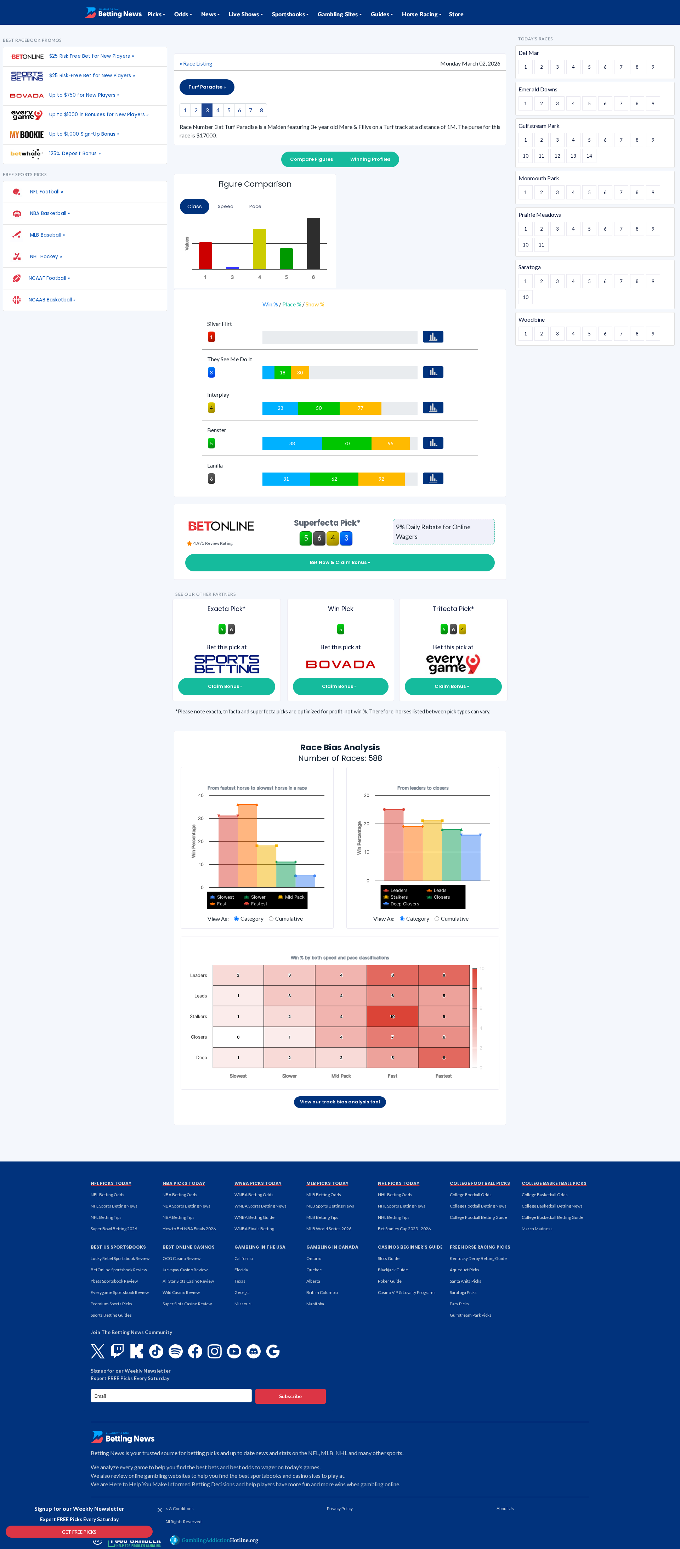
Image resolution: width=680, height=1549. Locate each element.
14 (589, 156)
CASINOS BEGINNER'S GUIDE (410, 1247)
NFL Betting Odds (107, 1194)
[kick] (137, 1351)
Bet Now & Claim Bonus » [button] (340, 562)
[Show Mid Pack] (291, 897)
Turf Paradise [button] (205, 87)
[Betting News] (113, 12)
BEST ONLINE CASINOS (189, 1247)
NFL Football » (46, 191)
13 (573, 156)
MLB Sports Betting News (330, 1206)
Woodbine (531, 319)
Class (194, 206)
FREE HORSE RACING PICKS (480, 1247)
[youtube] (234, 1351)
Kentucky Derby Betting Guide (478, 1258)
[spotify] (176, 1351)
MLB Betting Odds (323, 1194)
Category (252, 918)
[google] (273, 1351)
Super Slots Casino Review (187, 1303)
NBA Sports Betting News (186, 1206)
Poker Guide (390, 1281)
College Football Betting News (478, 1206)
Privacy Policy (340, 1508)
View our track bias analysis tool (340, 1101)
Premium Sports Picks (111, 1303)
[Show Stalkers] (396, 897)
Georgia (242, 1292)
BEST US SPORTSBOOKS (118, 1247)
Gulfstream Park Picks (471, 1315)
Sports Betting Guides (111, 1315)
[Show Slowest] (222, 897)
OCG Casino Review (181, 1258)
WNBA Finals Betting (254, 1228)
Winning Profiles (370, 159)
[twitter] (98, 1351)
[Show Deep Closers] (401, 903)
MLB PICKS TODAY (327, 1183)
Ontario (313, 1258)
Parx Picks (459, 1303)
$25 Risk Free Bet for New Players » (91, 56)
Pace (255, 206)
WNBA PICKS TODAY (258, 1183)
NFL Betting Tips (106, 1217)
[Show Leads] (437, 890)
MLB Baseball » (47, 235)
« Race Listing (196, 63)
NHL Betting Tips (393, 1217)
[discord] (253, 1351)
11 (541, 156)
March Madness (537, 1228)
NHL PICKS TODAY (398, 1183)
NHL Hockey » (45, 256)
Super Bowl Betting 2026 (114, 1228)
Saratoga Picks (463, 1292)
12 (557, 156)
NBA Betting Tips (178, 1217)
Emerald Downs (537, 89)
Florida (241, 1269)
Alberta (313, 1281)
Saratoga (529, 267)
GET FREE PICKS (79, 1532)
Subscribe (290, 1396)
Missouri (242, 1303)
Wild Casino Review (181, 1292)
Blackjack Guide (393, 1269)
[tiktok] (156, 1351)
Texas (239, 1281)
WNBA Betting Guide (254, 1217)
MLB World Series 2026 (328, 1228)
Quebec (314, 1269)
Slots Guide (389, 1258)
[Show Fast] (218, 903)
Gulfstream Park (539, 125)
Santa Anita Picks (465, 1281)
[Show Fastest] (255, 903)
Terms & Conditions (175, 1508)
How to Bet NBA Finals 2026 (189, 1228)
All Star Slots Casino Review (188, 1281)
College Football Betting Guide (478, 1217)
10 (525, 156)
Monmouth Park (538, 178)
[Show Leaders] (396, 890)
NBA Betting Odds (180, 1194)
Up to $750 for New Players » (84, 95)
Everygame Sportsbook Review (120, 1292)
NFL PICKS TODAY (111, 1183)
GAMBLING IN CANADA (332, 1247)
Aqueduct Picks (464, 1269)
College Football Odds (471, 1194)
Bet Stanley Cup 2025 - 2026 (404, 1228)
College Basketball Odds (545, 1194)
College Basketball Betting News (552, 1206)
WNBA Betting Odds (253, 1194)
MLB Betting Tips (322, 1217)
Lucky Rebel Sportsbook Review (120, 1258)
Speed (225, 206)
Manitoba (315, 1303)
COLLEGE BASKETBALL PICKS (554, 1183)
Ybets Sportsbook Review (114, 1281)
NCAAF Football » (49, 278)
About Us (505, 1508)
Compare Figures (311, 159)
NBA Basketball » (49, 213)
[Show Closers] (438, 897)
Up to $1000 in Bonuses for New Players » (98, 114)
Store (456, 14)
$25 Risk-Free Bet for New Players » (92, 75)
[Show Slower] (255, 897)
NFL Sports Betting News (114, 1206)
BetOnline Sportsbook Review (119, 1269)
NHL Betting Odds (395, 1194)
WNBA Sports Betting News (260, 1206)
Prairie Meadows (539, 214)
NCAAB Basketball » (52, 299)
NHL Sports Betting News (401, 1206)
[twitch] (117, 1351)
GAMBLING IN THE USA (259, 1247)
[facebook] (195, 1351)
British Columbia (322, 1292)
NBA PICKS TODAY (184, 1183)
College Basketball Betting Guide (552, 1217)
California (243, 1258)
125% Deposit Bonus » (75, 153)
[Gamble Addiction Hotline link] (214, 1540)
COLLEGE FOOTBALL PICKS (480, 1183)
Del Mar (528, 52)
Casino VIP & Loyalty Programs (407, 1292)
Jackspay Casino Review (185, 1269)
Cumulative (289, 918)
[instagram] (215, 1351)
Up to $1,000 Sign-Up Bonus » (84, 134)
